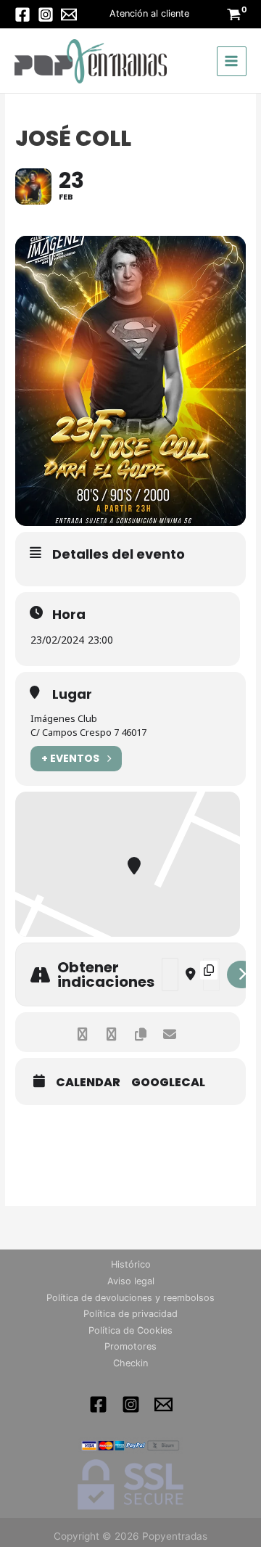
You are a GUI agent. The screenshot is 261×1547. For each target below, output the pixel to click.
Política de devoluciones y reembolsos (130, 1297)
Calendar (88, 1082)
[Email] (69, 14)
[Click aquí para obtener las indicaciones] (242, 974)
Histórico (131, 1264)
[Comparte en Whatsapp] (111, 1032)
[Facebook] (22, 14)
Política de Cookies (130, 1330)
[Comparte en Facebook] (82, 1032)
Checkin (130, 1363)
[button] (149, 14)
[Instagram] (46, 14)
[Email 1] (163, 1404)
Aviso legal (130, 1281)
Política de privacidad (130, 1313)
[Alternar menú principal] (231, 61)
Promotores (130, 1346)
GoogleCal (168, 1082)
